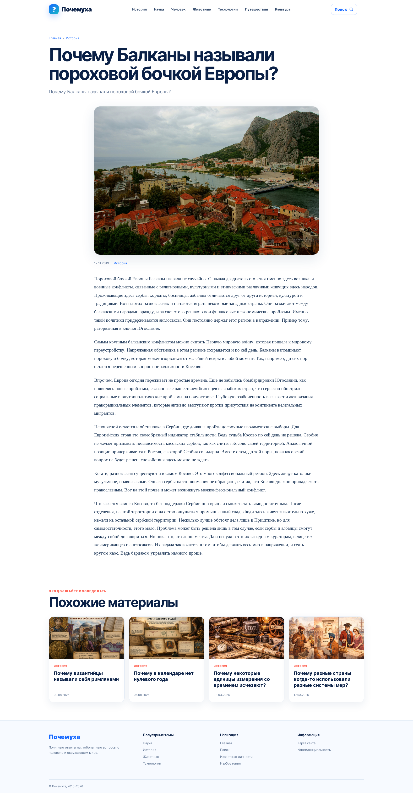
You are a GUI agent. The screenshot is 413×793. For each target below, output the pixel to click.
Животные (202, 9)
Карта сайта (306, 743)
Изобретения (230, 763)
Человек (178, 9)
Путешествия (256, 9)
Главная (55, 38)
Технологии (228, 9)
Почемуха (64, 736)
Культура (282, 9)
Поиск (224, 750)
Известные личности (236, 757)
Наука (159, 9)
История (139, 9)
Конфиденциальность (314, 750)
